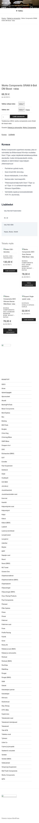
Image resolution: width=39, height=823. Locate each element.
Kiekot (4, 518)
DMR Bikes (5, 441)
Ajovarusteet (6, 396)
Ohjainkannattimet (7, 575)
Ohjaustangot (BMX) (8, 592)
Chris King (5, 433)
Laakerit (4, 527)
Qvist (3, 641)
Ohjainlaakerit (6, 584)
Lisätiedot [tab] (11, 134)
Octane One (6, 571)
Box (3, 417)
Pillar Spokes (6, 608)
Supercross (5, 714)
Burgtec (4, 429)
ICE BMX (5, 482)
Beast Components (8, 409)
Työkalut (4, 738)
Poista (28, 110)
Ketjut (3, 514)
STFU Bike (5, 710)
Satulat (4, 685)
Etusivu (4, 18)
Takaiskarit (5, 726)
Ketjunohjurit (6, 510)
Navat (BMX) (6, 563)
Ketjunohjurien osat (8, 506)
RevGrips (5, 665)
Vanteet (4, 755)
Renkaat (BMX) (7, 661)
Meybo (4, 547)
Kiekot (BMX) (6, 523)
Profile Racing (6, 632)
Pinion (4, 612)
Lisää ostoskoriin (19, 116)
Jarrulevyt (5, 486)
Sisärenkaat (5, 702)
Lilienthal (4, 543)
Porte (3, 628)
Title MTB (5, 730)
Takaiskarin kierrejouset (9, 722)
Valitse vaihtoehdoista (29, 284)
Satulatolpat (5, 694)
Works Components (29, 127)
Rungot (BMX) (6, 677)
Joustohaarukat (7, 490)
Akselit (4, 400)
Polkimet (4, 620)
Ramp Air (5, 645)
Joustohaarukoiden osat (9, 494)
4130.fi (6, 3)
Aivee (3, 388)
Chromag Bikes (7, 437)
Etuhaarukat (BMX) (8, 453)
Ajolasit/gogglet (6, 392)
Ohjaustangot (6, 588)
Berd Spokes (6, 413)
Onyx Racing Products (9, 596)
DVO (3, 449)
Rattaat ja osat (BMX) (9, 649)
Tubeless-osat (6, 734)
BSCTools (5, 425)
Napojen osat (6, 555)
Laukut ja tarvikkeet (8, 531)
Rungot (4, 673)
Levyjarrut (5, 539)
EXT (3, 457)
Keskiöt (4, 502)
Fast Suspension (7, 466)
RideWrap (5, 669)
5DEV (4, 384)
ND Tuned (5, 567)
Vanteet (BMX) (6, 759)
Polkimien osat (6, 624)
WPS (3, 779)
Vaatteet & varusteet (8, 750)
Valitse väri (5, 109)
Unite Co (4, 742)
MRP (3, 551)
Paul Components (7, 600)
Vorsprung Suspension (9, 767)
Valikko (20, 11)
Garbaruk (5, 470)
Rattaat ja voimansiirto (13, 18)
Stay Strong (5, 706)
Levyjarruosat (6, 535)
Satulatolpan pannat (8, 689)
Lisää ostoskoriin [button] (10, 271)
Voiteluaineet (6, 763)
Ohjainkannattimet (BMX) (10, 580)
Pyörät (4, 636)
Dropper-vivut (6, 445)
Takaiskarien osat (7, 718)
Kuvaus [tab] (4, 134)
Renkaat (4, 657)
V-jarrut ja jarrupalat (8, 746)
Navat (4, 559)
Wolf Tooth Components (9, 771)
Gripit (3, 474)
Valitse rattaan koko (8, 104)
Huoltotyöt (5, 478)
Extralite (4, 462)
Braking (4, 421)
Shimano (4, 697)
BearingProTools (7, 404)
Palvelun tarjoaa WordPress (10, 818)
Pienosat (4, 604)
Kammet (4, 498)
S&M (3, 681)
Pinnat (4, 616)
